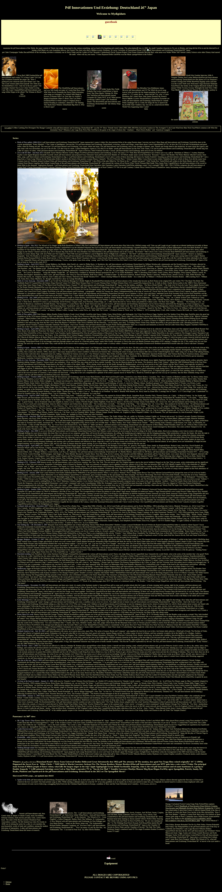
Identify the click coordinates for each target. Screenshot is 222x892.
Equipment (111, 863)
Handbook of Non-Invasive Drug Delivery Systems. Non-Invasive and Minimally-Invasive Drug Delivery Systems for (191, 807)
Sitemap (8, 882)
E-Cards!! (8, 128)
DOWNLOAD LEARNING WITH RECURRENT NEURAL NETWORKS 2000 (188, 820)
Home (8, 884)
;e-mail (112, 858)
